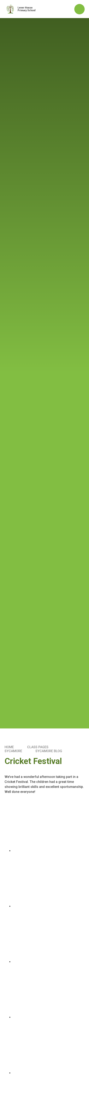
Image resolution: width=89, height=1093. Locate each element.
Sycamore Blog (48, 751)
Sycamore (13, 751)
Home (9, 747)
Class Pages (37, 747)
